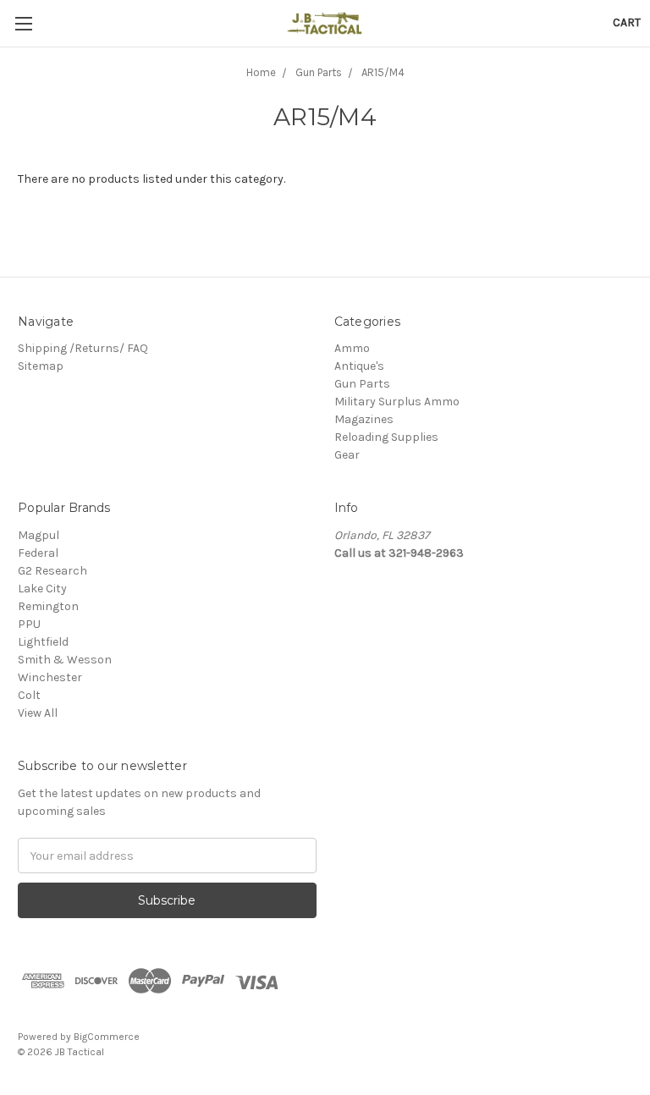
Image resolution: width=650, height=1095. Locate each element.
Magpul (38, 535)
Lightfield (43, 642)
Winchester (50, 677)
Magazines (364, 419)
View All (38, 713)
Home (261, 72)
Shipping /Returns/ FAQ (83, 348)
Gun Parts (318, 72)
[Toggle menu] (23, 23)
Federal (38, 553)
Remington (48, 606)
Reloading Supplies (386, 437)
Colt (29, 695)
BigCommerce (107, 1037)
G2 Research (52, 571)
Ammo (352, 348)
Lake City (42, 588)
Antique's (359, 366)
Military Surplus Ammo (397, 401)
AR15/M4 (383, 72)
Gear (347, 455)
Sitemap (40, 366)
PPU (29, 624)
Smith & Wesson (65, 659)
